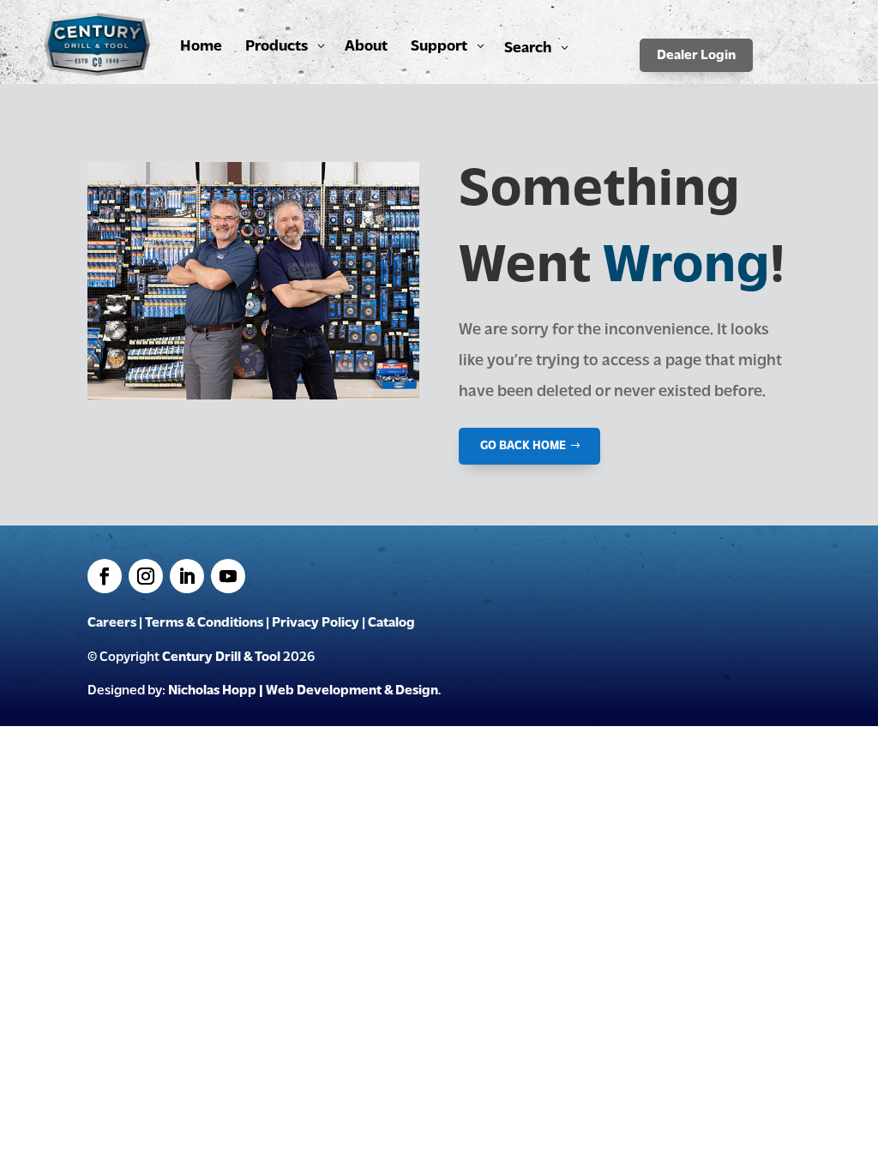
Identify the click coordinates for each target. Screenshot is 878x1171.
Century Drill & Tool (221, 657)
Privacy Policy (315, 623)
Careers (111, 623)
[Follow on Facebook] (104, 576)
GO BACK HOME (523, 446)
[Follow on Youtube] (228, 576)
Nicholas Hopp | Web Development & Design (303, 691)
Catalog (391, 623)
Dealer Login (696, 56)
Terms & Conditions (204, 623)
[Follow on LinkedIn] (187, 576)
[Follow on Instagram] (146, 576)
